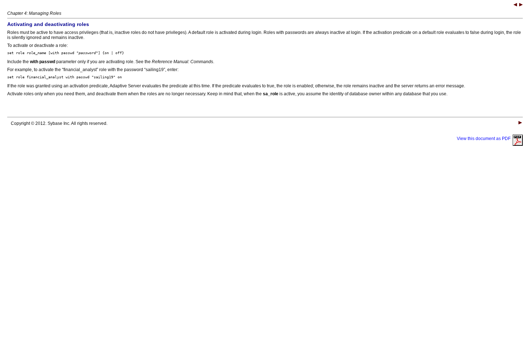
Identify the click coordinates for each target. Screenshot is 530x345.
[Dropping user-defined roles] (515, 5)
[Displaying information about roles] (521, 5)
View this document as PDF (485, 138)
